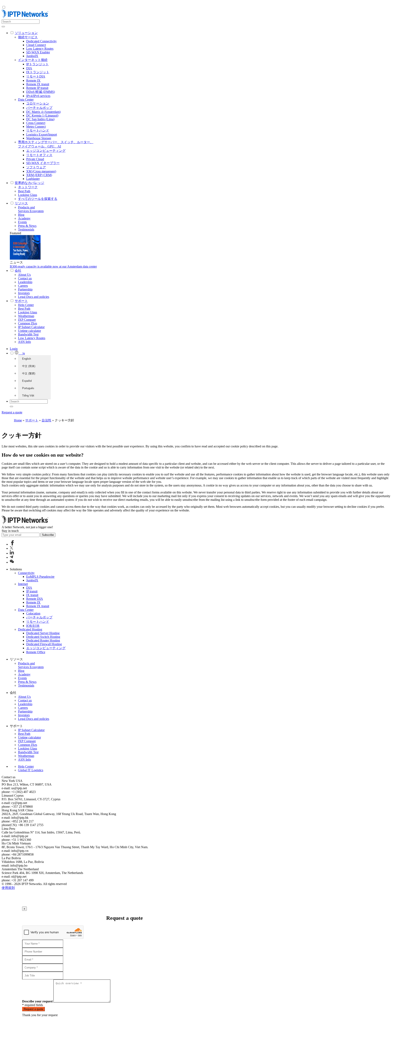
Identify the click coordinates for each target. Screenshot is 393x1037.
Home (18, 420)
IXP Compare (27, 319)
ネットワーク (28, 187)
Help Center (26, 305)
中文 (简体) (28, 366)
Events (22, 222)
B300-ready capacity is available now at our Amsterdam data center (53, 266)
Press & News (27, 225)
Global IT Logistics (30, 770)
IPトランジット (37, 64)
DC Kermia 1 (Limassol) (42, 115)
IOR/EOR (33, 625)
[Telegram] (11, 557)
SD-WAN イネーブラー (43, 163)
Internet (23, 584)
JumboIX (32, 56)
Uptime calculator (29, 330)
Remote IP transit (37, 88)
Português (28, 388)
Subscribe (48, 534)
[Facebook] (12, 544)
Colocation (33, 613)
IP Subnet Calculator (31, 327)
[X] (11, 548)
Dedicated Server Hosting (43, 633)
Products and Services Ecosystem (31, 209)
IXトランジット (37, 72)
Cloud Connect (36, 45)
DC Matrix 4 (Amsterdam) (43, 112)
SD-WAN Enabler (38, 52)
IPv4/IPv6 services (38, 96)
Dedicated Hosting (30, 629)
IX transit (32, 595)
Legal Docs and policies (33, 296)
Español (27, 380)
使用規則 (8, 888)
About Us (24, 274)
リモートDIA (35, 76)
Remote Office (35, 652)
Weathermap (26, 316)
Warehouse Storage (38, 138)
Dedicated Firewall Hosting (44, 644)
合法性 (46, 420)
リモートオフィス (39, 155)
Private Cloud (35, 159)
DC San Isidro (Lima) (40, 119)
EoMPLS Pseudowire (40, 576)
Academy (24, 218)
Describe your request (37, 1001)
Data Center (26, 99)
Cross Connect (35, 123)
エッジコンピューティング (46, 150)
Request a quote (12, 412)
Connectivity (26, 573)
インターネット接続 (32, 60)
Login (14, 348)
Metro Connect (36, 126)
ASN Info (24, 341)
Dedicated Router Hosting (43, 640)
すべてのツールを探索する (37, 198)
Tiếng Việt (28, 395)
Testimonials (26, 229)
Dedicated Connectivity (41, 41)
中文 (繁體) (28, 373)
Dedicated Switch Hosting (43, 636)
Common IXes (27, 323)
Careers (23, 285)
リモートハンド (37, 130)
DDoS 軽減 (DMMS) (40, 91)
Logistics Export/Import (41, 134)
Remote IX (33, 80)
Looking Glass (27, 195)
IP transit (31, 591)
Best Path (24, 191)
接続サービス (28, 37)
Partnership (25, 289)
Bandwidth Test (28, 334)
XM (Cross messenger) (41, 171)
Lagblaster (33, 178)
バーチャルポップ (39, 107)
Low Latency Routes (39, 48)
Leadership (25, 282)
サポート (31, 420)
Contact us (25, 278)
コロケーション (37, 103)
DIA (29, 68)
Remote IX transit (37, 84)
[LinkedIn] (12, 553)
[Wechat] (12, 562)
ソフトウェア (36, 167)
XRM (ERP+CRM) (39, 175)
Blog (21, 214)
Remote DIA (34, 598)
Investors (24, 293)
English (26, 358)
